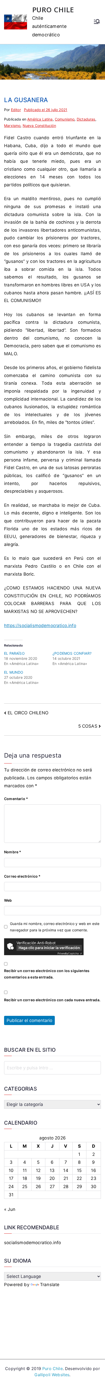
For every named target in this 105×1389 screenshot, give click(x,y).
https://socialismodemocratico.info (40, 625)
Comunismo (65, 119)
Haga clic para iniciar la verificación (49, 947)
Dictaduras (86, 119)
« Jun (9, 1209)
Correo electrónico (22, 876)
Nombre (12, 852)
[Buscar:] (52, 1067)
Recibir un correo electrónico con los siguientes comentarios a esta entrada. (46, 973)
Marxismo (12, 125)
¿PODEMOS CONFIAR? (71, 653)
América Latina (39, 119)
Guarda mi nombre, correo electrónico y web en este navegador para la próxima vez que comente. (55, 926)
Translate (50, 1284)
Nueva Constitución (39, 125)
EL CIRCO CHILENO (28, 712)
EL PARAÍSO (14, 653)
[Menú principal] (97, 22)
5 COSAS (87, 726)
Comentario (16, 798)
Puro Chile (52, 1368)
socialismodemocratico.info (32, 1242)
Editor (16, 109)
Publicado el (45, 109)
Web (8, 900)
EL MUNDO (13, 672)
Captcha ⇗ (70, 953)
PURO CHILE (53, 9)
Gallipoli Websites (51, 1374)
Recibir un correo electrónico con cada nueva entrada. (52, 1000)
